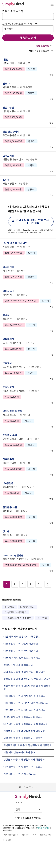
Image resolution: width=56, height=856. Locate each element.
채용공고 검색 (28, 37)
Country (18, 802)
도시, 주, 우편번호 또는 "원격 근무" (20, 23)
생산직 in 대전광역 (17, 612)
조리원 (6, 179)
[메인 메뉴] (52, 4)
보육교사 (7, 363)
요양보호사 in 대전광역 (19, 617)
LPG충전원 (8, 483)
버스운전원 (8, 266)
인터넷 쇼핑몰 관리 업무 (15, 242)
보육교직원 (8, 155)
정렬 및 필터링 (42, 45)
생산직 (10, 607)
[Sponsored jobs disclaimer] (52, 51)
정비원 (6, 531)
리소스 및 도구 (26, 787)
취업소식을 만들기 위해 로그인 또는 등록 (32, 221)
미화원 (43, 617)
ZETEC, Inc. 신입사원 (13, 555)
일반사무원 (8, 107)
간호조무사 (8, 459)
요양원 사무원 (10, 435)
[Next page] (48, 584)
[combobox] (28, 16)
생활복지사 (8, 339)
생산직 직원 (9, 291)
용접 (6, 59)
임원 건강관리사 (11, 131)
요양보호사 (8, 387)
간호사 (6, 83)
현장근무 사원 (10, 507)
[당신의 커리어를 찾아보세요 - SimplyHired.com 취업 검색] (13, 4)
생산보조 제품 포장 (12, 411)
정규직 (6, 315)
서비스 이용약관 (41, 230)
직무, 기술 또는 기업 (12, 11)
